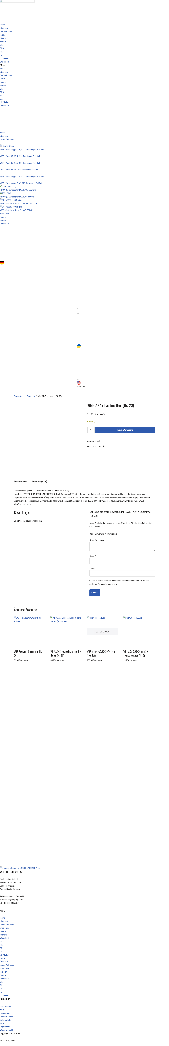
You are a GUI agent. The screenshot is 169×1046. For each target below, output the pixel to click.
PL (1, 52)
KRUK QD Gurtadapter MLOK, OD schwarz (18, 190)
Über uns (4, 28)
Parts (2, 35)
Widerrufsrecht (6, 1016)
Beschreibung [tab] (20, 481)
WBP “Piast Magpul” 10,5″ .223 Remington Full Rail (22, 149)
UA (1, 55)
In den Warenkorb (125, 430)
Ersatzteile (4, 928)
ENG (2, 48)
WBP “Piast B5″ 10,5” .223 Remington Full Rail (20, 156)
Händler (3, 38)
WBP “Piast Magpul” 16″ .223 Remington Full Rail (21, 183)
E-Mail (92, 568)
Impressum (5, 1013)
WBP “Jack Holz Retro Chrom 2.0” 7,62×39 (18, 203)
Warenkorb (4, 62)
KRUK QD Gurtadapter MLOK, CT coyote (17, 197)
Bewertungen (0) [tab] (39, 481)
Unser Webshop (7, 924)
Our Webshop (6, 31)
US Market (4, 58)
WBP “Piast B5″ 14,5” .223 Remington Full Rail (20, 163)
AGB (2, 1010)
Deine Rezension (97, 540)
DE (1, 45)
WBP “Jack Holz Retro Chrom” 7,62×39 (17, 210)
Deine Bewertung (97, 534)
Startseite (18, 396)
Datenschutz (5, 1006)
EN (1, 948)
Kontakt (3, 41)
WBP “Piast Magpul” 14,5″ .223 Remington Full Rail (22, 176)
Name (92, 556)
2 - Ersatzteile (29, 396)
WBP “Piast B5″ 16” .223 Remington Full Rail (19, 170)
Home (2, 25)
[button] (84, 65)
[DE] (84, 264)
